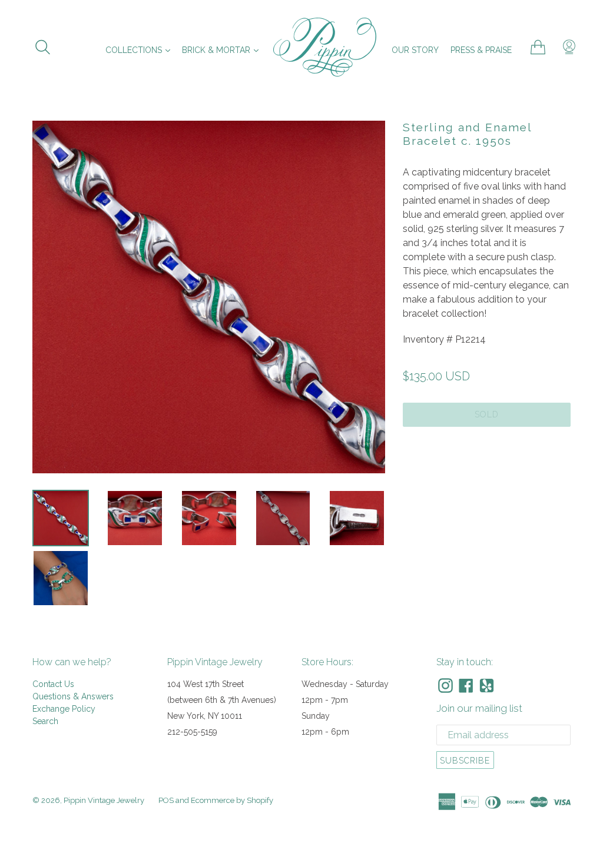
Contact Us (53, 684)
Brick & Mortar (223, 50)
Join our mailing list (479, 708)
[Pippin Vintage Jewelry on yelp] (487, 685)
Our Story (415, 50)
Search (45, 721)
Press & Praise (481, 50)
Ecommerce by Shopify (232, 800)
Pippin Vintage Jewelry (104, 800)
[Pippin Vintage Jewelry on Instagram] (445, 685)
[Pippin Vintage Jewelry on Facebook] (466, 685)
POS (166, 800)
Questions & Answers (73, 696)
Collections (140, 50)
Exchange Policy (63, 708)
